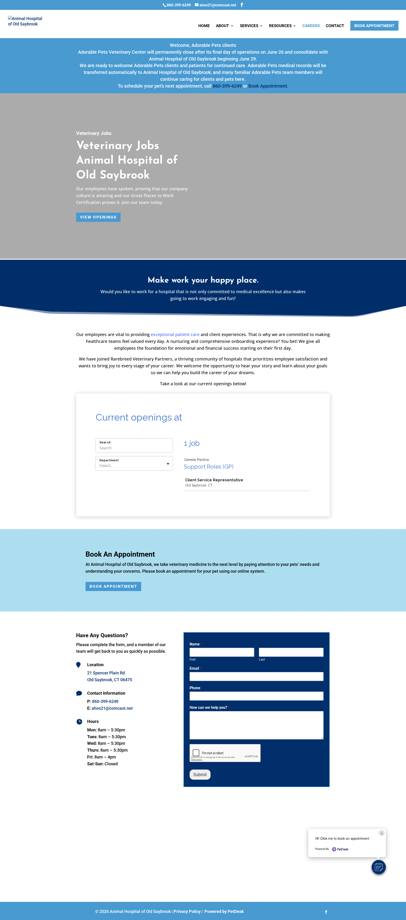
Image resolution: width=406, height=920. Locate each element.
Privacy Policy (187, 911)
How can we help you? (210, 707)
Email (196, 668)
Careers (311, 26)
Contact (335, 26)
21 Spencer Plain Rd (106, 672)
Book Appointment (374, 25)
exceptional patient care (175, 334)
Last (262, 659)
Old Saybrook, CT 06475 (109, 679)
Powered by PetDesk (224, 911)
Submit (200, 774)
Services (249, 26)
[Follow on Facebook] (326, 912)
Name (196, 644)
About (222, 26)
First (192, 659)
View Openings (98, 217)
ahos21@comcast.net (112, 708)
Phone (195, 688)
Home (204, 26)
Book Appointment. (268, 86)
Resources (280, 26)
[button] (379, 867)
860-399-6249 (179, 5)
